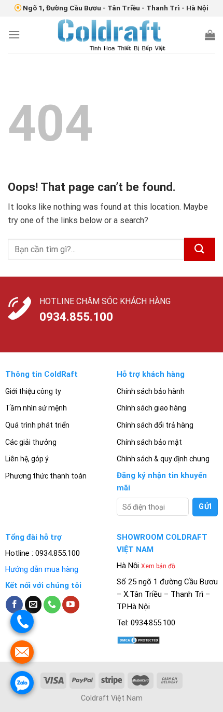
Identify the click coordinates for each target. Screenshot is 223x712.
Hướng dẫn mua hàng (41, 569)
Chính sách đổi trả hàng (155, 425)
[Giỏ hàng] (210, 34)
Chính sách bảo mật (149, 442)
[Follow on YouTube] (70, 604)
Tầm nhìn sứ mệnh (36, 408)
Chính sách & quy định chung (163, 459)
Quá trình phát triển (37, 425)
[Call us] (52, 604)
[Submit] (199, 249)
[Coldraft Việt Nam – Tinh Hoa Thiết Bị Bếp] (111, 34)
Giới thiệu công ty (33, 391)
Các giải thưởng (31, 442)
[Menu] (14, 34)
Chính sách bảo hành (151, 391)
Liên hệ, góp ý (27, 459)
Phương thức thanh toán (46, 476)
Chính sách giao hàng (151, 408)
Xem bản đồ (158, 566)
